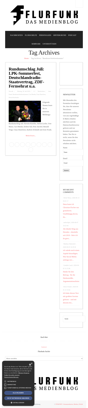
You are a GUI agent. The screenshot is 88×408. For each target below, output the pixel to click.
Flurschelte (31, 35)
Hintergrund (59, 35)
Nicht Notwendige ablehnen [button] (18, 398)
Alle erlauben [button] (18, 393)
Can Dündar (32, 94)
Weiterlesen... (31, 136)
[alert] (18, 383)
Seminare (36, 44)
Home (26, 58)
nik (12, 91)
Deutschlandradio (14, 97)
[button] (5, 381)
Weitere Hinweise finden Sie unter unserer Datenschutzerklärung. (16, 375)
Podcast (72, 35)
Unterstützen (49, 44)
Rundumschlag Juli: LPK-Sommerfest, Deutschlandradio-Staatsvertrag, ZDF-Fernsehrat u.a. (26, 77)
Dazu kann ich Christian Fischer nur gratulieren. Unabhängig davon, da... (71, 210)
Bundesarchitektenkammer (20, 94)
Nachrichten (16, 35)
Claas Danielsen (41, 94)
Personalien (45, 35)
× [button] (31, 363)
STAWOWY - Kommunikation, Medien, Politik (69, 404)
